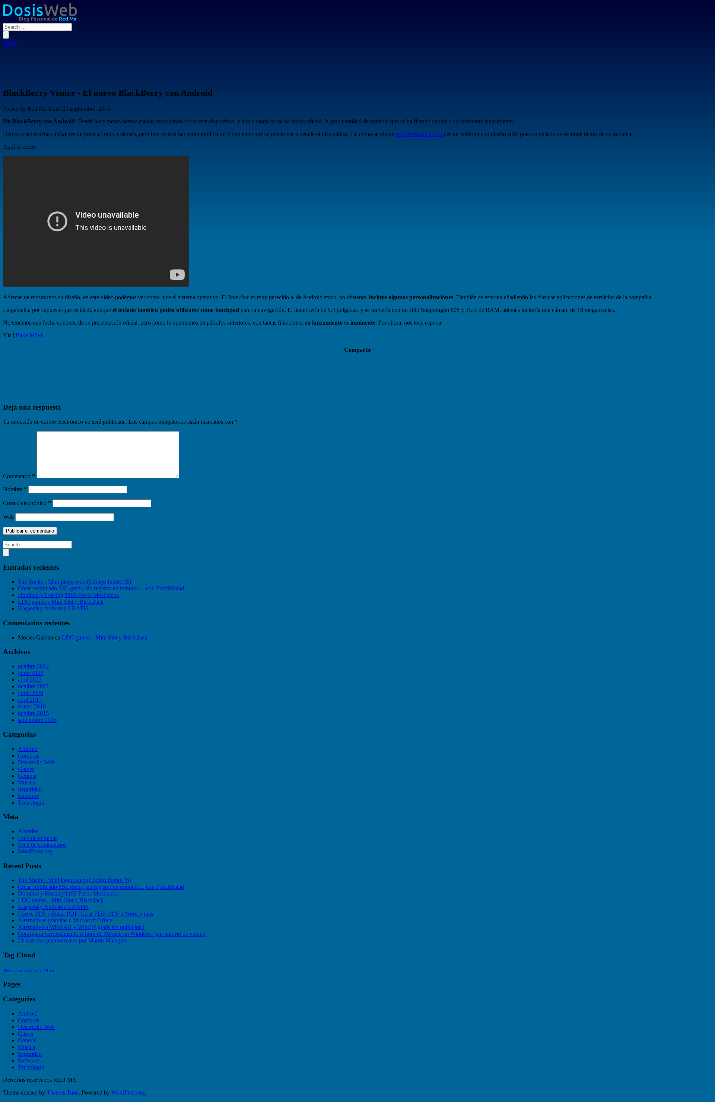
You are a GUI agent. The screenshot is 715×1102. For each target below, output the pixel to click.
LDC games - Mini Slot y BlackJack (61, 602)
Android (28, 749)
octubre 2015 (33, 713)
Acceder (28, 831)
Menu (10, 42)
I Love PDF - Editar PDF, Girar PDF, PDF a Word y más (85, 913)
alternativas (12, 970)
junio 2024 (30, 673)
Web (8, 517)
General (27, 776)
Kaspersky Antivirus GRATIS (53, 608)
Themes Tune (63, 1092)
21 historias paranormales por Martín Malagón (72, 940)
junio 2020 (30, 693)
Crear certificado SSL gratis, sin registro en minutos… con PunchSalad (101, 588)
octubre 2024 (33, 666)
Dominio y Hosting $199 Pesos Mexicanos (68, 595)
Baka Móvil (30, 335)
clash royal (33, 970)
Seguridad (30, 789)
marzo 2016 (32, 706)
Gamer (26, 769)
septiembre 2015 (37, 720)
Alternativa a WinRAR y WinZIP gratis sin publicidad (81, 927)
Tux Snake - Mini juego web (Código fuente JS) (74, 581)
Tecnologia (31, 802)
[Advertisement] (357, 62)
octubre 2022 (33, 686)
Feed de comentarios (42, 845)
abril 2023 (30, 679)
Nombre (15, 489)
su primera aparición (420, 134)
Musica (26, 782)
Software (28, 796)
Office (49, 970)
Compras (28, 755)
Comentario (19, 476)
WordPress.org (35, 851)
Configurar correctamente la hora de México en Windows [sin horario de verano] (112, 934)
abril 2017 (30, 700)
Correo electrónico (27, 503)
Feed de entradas (37, 838)
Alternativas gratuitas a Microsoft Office (65, 920)
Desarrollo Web (36, 762)
